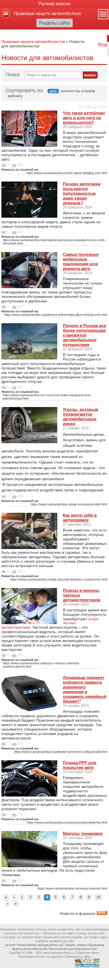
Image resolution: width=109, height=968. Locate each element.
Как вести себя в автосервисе (80, 517)
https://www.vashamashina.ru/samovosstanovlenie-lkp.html (67, 822)
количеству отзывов (78, 91)
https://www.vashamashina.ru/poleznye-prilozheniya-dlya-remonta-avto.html (55, 314)
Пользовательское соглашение (40, 956)
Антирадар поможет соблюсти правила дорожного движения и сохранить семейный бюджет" (84, 689)
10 (98, 897)
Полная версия (54, 3)
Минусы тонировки (83, 833)
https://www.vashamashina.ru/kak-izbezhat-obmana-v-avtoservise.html (58, 579)
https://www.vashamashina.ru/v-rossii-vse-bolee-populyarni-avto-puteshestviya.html (47, 396)
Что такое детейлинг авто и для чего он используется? (84, 118)
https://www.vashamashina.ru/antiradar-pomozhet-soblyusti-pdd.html (60, 751)
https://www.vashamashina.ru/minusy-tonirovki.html (72, 888)
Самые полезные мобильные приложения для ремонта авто (81, 261)
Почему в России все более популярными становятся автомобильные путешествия (84, 335)
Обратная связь (87, 952)
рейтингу (15, 96)
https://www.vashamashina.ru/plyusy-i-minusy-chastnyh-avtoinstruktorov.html (41, 664)
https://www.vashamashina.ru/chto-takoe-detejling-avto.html (66, 173)
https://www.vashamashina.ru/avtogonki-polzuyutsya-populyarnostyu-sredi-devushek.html (54, 241)
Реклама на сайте (78, 956)
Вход (102, 44)
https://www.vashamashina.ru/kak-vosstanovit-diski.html (69, 504)
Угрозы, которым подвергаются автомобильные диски (80, 416)
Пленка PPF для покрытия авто (79, 765)
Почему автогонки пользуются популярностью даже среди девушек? (81, 193)
